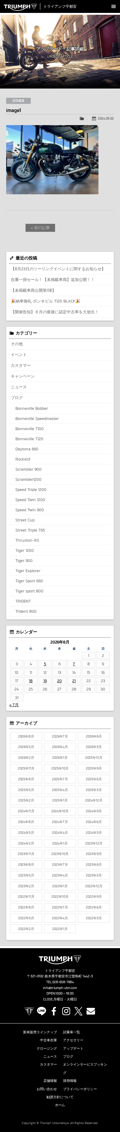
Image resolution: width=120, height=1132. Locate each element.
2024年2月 (26, 843)
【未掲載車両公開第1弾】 (33, 290)
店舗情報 (50, 1081)
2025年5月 (26, 790)
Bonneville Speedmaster (37, 418)
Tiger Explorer (27, 570)
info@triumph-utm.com (60, 988)
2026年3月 (94, 747)
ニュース (19, 386)
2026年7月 (60, 736)
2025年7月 (60, 779)
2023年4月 (60, 875)
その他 (17, 343)
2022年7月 (60, 907)
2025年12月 (93, 757)
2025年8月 (26, 779)
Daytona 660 (26, 448)
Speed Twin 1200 (30, 499)
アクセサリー (73, 1040)
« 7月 (14, 704)
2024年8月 (26, 822)
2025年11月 (26, 768)
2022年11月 (26, 896)
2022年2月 (26, 929)
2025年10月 (60, 768)
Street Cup (24, 519)
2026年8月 (26, 736)
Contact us (90, 1011)
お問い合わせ (47, 1089)
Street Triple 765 (30, 530)
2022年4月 (60, 918)
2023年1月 (60, 886)
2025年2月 (26, 800)
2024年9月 (94, 811)
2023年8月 (26, 864)
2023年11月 (26, 854)
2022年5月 (26, 918)
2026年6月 (94, 736)
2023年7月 (60, 864)
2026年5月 (26, 747)
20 (59, 680)
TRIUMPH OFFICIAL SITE (29, 1011)
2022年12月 (93, 886)
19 (45, 680)
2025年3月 (94, 790)
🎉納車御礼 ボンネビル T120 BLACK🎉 (45, 301)
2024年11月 (26, 811)
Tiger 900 (24, 560)
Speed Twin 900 (29, 509)
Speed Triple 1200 (30, 489)
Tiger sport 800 (29, 590)
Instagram (66, 1011)
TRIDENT (23, 601)
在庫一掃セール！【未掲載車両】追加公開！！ (53, 279)
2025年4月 (60, 790)
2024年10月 (60, 811)
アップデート (73, 1048)
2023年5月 (26, 875)
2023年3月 (94, 875)
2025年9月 (94, 768)
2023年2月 (26, 886)
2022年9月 (94, 896)
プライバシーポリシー (80, 1089)
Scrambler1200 (28, 479)
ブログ (17, 397)
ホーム (60, 1105)
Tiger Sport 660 (29, 580)
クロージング (47, 1048)
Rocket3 (22, 459)
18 (31, 680)
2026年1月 (60, 757)
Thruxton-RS (27, 540)
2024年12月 (93, 800)
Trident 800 (26, 611)
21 (74, 680)
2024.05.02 (106, 118)
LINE (41, 1011)
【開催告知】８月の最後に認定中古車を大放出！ (55, 311)
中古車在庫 (48, 1040)
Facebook (53, 1011)
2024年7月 (60, 822)
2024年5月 (26, 832)
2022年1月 (60, 929)
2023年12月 (93, 843)
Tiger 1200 (24, 550)
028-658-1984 (63, 982)
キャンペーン (23, 376)
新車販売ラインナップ (40, 1032)
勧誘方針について (60, 1097)
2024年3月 (94, 832)
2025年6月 (94, 779)
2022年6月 (94, 907)
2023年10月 (60, 854)
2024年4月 (60, 832)
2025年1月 (60, 800)
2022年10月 (60, 896)
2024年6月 (94, 822)
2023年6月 (94, 864)
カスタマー (21, 365)
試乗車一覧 (71, 1032)
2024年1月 (60, 843)
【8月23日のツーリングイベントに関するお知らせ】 (58, 268)
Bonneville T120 (29, 438)
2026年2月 (26, 757)
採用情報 (70, 1081)
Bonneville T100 (29, 428)
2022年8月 (26, 907)
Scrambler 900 (28, 469)
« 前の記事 (40, 227)
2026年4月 (60, 747)
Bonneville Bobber (31, 408)
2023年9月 (94, 854)
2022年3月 (94, 918)
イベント (19, 354)
